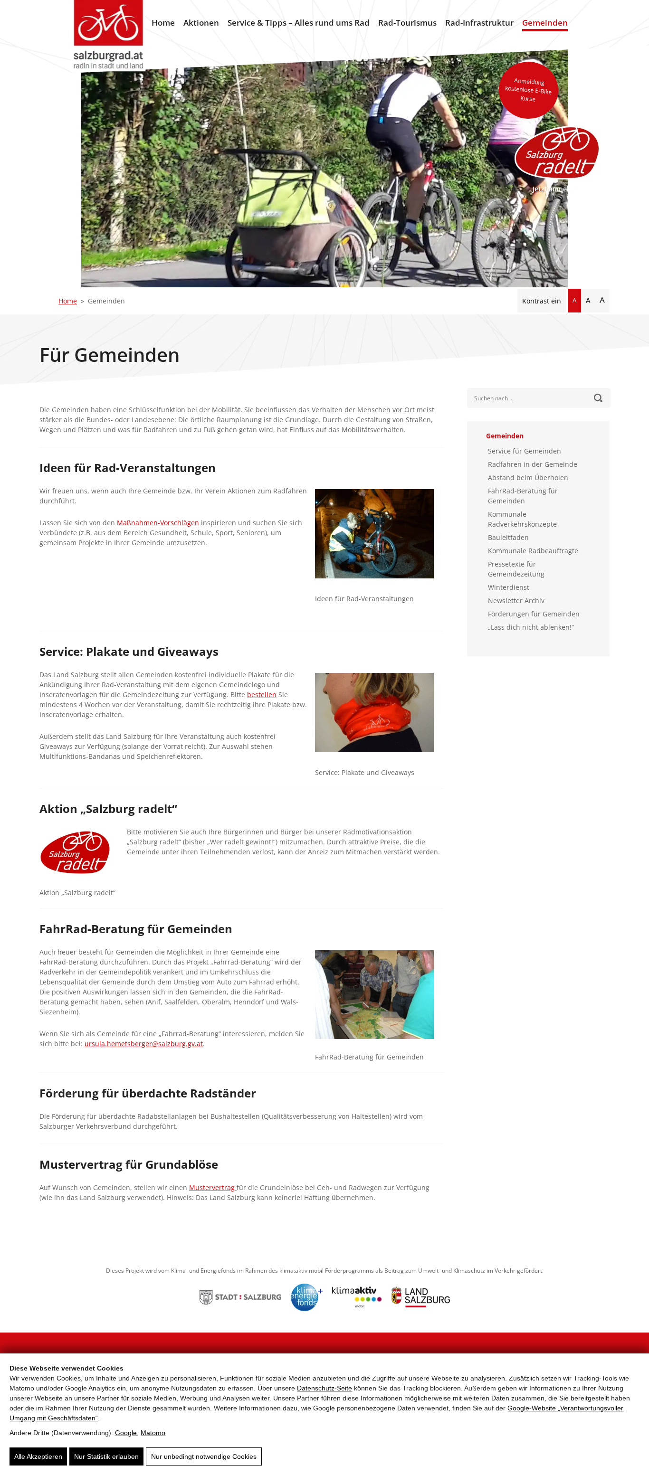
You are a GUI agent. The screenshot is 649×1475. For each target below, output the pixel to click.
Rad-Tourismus (407, 22)
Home (163, 22)
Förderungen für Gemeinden (534, 613)
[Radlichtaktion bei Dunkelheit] (379, 538)
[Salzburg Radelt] (557, 159)
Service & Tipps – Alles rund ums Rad (299, 22)
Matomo (153, 1433)
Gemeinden (545, 22)
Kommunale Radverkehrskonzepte (522, 519)
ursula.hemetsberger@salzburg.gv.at (144, 1043)
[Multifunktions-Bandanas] (379, 717)
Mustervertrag (213, 1187)
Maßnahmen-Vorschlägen (158, 522)
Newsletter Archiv (516, 600)
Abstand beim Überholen (528, 477)
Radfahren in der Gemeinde (532, 464)
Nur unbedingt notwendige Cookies (204, 1456)
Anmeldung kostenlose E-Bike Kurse (528, 89)
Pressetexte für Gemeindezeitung (516, 568)
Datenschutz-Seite (324, 1388)
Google (126, 1433)
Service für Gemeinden (524, 450)
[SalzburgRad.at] (108, 36)
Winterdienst (508, 587)
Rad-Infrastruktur (479, 22)
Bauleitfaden (508, 537)
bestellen (262, 694)
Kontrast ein (541, 300)
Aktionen (201, 22)
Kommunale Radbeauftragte (533, 550)
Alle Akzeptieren (38, 1456)
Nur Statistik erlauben (106, 1456)
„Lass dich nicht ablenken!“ (531, 627)
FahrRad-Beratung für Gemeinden (523, 495)
